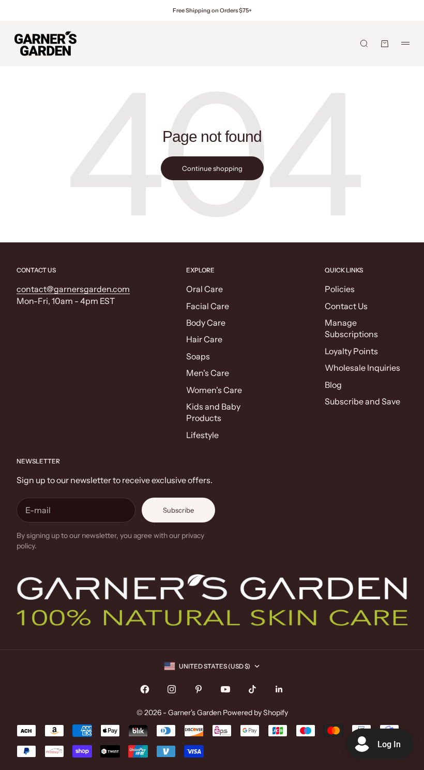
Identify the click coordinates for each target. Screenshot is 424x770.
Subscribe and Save (362, 401)
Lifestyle (202, 435)
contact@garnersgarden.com (73, 289)
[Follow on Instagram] (171, 689)
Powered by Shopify (255, 712)
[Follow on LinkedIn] (279, 689)
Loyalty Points (351, 351)
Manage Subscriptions (351, 328)
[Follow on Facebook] (145, 689)
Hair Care (204, 339)
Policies (340, 289)
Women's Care (214, 390)
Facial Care (207, 306)
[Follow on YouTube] (225, 689)
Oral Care (204, 289)
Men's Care (207, 373)
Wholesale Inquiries (362, 367)
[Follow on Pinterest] (198, 689)
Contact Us (346, 306)
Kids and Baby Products (213, 412)
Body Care (205, 322)
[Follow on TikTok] (252, 689)
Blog (333, 385)
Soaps (198, 356)
